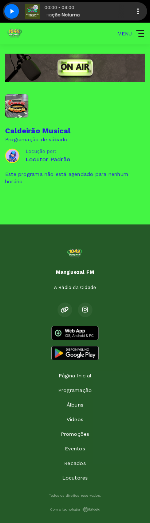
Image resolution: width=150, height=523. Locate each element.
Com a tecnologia (65, 509)
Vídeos (75, 419)
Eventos (75, 448)
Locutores (75, 478)
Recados (75, 463)
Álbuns (75, 405)
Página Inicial (75, 375)
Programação (75, 390)
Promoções (75, 434)
